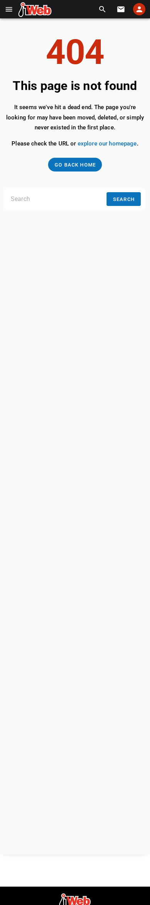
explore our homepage (107, 143)
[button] (9, 9)
